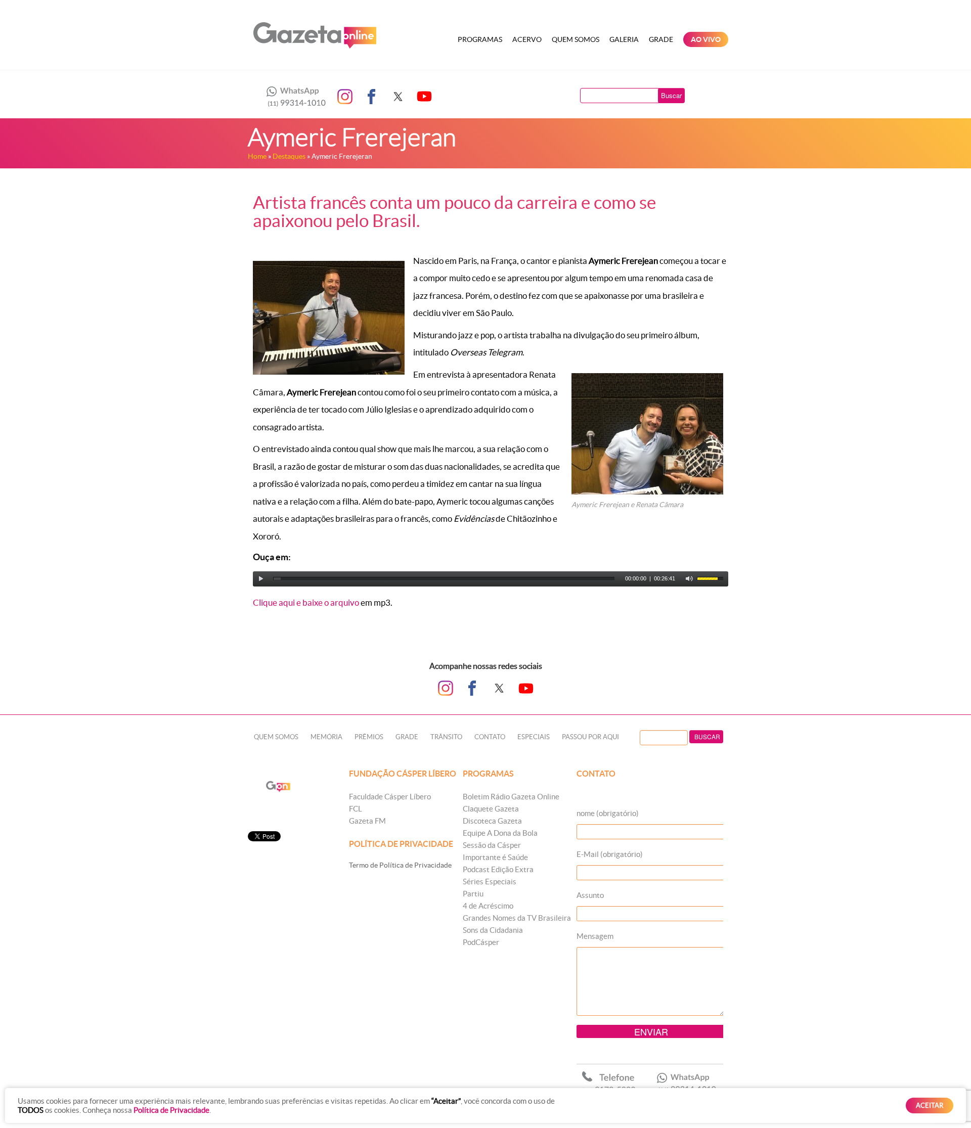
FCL (355, 808)
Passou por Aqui (590, 737)
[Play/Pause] (261, 579)
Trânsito (446, 737)
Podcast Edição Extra (498, 869)
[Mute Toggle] (689, 579)
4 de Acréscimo (488, 905)
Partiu (473, 893)
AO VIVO (706, 39)
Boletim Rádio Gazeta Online (511, 796)
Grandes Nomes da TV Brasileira (517, 918)
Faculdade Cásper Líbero (390, 796)
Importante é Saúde (495, 857)
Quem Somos (575, 39)
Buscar (671, 95)
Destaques (289, 156)
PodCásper (481, 942)
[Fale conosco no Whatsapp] (293, 96)
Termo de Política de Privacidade (400, 865)
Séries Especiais (489, 881)
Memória (326, 737)
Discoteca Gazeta (492, 821)
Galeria (624, 39)
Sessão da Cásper (492, 845)
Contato (489, 737)
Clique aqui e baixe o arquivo (306, 602)
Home (257, 156)
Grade (661, 39)
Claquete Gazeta (491, 808)
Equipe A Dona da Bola (500, 833)
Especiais (533, 737)
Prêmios (369, 737)
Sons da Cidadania (493, 930)
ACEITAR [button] (929, 1105)
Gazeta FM (367, 821)
